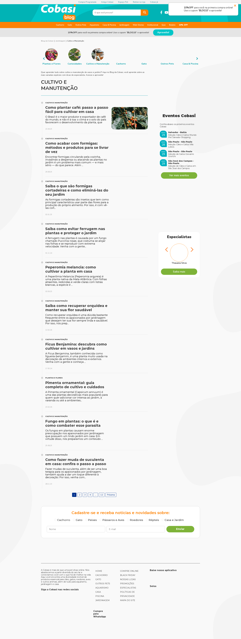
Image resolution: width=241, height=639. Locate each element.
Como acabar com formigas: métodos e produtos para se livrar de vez (77, 147)
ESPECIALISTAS (128, 588)
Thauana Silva (179, 263)
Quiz (164, 25)
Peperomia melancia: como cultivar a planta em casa (70, 269)
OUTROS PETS (102, 583)
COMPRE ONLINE (129, 571)
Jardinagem (124, 25)
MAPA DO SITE (127, 600)
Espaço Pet (123, 2)
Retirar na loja (139, 2)
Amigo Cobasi (107, 2)
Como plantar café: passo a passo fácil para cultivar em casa (76, 109)
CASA (98, 592)
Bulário (172, 25)
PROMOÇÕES (127, 583)
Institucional (152, 25)
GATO (98, 579)
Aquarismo (94, 25)
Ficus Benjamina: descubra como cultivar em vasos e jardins (76, 346)
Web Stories (138, 25)
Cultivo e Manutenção (56, 103)
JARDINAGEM (102, 600)
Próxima (111, 494)
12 (101, 494)
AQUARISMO (102, 588)
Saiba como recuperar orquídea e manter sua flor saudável (76, 308)
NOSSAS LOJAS (128, 579)
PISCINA (99, 596)
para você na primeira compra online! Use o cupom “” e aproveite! (108, 32)
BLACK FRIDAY (127, 575)
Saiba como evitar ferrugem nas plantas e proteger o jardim (75, 231)
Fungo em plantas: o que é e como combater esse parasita (73, 423)
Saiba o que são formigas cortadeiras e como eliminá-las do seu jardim (76, 190)
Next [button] (197, 58)
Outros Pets (80, 25)
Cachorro (60, 25)
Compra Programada (87, 2)
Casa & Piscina (109, 25)
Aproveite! (163, 32)
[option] (51, 56)
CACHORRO (101, 575)
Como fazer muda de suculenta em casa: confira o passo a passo (75, 462)
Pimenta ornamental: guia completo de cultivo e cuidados (74, 385)
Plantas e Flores (54, 378)
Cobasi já (154, 2)
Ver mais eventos (179, 175)
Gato (70, 25)
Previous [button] (44, 58)
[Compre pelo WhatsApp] (66, 614)
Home (98, 571)
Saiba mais (179, 271)
